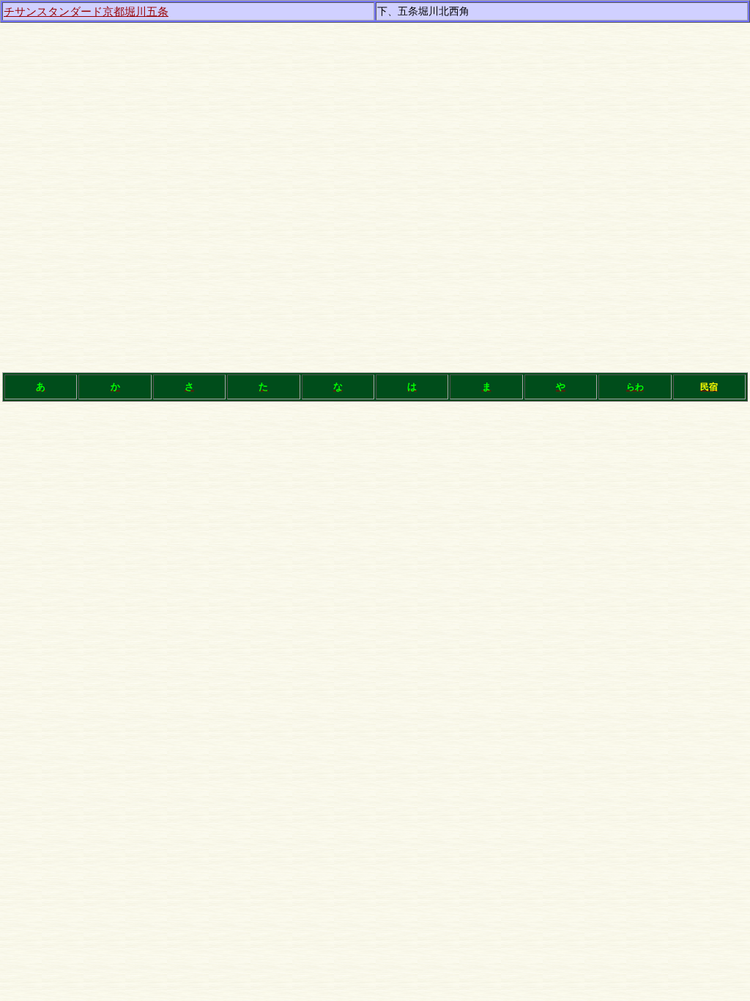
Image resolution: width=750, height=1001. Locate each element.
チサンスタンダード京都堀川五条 (86, 11)
